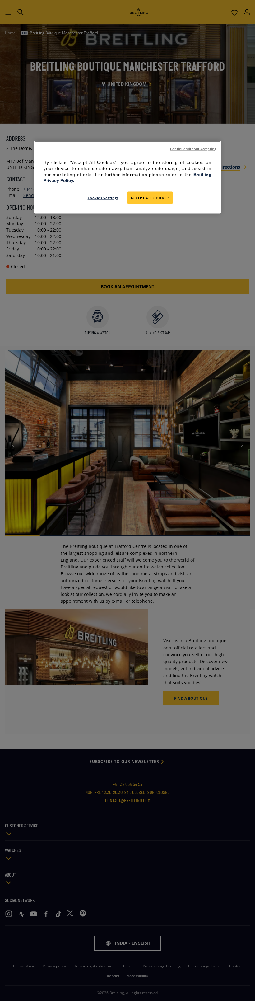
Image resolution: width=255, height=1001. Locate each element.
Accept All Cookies (150, 197)
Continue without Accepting (193, 149)
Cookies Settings (103, 197)
